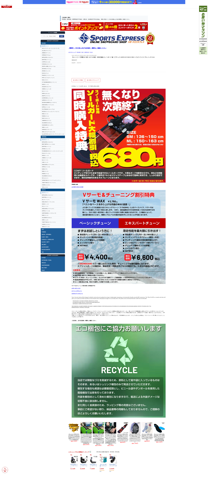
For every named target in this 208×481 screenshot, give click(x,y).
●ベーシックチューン (77, 291)
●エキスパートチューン (77, 293)
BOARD (79, 52)
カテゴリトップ (72, 52)
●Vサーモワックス (76, 288)
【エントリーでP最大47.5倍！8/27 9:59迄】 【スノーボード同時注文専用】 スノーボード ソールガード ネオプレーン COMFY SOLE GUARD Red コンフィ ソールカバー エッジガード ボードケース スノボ (122, 437)
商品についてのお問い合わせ (80, 86)
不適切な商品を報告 (94, 86)
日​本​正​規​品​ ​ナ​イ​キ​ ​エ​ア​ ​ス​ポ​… (113, 466)
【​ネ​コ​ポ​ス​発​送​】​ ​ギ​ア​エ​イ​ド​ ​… (103, 466)
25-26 (91, 52)
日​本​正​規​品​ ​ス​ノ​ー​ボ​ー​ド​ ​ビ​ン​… (74, 466)
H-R (82, 52)
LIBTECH (86, 52)
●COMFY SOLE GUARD (77, 187)
